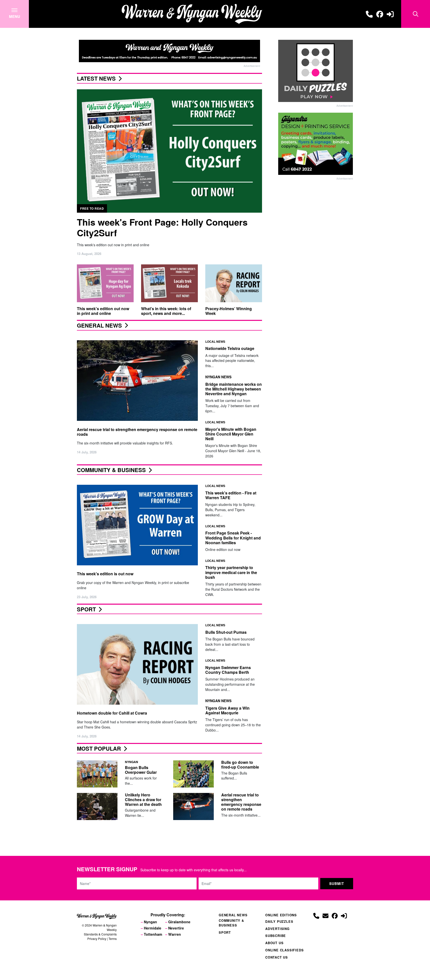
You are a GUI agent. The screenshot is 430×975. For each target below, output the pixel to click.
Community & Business (111, 470)
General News (99, 325)
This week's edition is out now (105, 574)
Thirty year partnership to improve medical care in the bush (231, 572)
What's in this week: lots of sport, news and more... (166, 311)
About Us (274, 943)
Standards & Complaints (100, 934)
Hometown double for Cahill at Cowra (112, 713)
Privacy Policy (96, 938)
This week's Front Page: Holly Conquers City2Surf (162, 227)
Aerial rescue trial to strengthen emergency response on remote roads (137, 431)
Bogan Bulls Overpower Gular (141, 770)
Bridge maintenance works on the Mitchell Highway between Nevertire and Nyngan (233, 388)
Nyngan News (218, 376)
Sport (86, 609)
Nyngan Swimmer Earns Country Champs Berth (228, 670)
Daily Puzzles (279, 921)
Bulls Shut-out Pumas (226, 632)
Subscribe (275, 935)
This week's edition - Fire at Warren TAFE (230, 495)
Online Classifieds (284, 950)
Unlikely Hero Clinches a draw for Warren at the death (143, 799)
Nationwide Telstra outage (229, 348)
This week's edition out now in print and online (103, 311)
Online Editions (281, 915)
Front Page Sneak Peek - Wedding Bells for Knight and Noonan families (233, 537)
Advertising (277, 928)
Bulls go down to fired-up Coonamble (240, 764)
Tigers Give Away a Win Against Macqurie (227, 710)
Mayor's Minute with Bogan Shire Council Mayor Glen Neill (230, 433)
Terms (112, 938)
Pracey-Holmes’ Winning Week (228, 311)
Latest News (96, 78)
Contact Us (276, 957)
